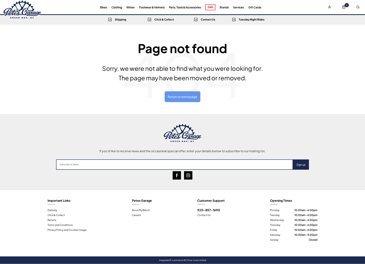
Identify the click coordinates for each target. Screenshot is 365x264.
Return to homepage (182, 96)
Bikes (103, 7)
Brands (224, 7)
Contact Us (203, 215)
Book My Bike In (141, 210)
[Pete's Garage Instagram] (188, 175)
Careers (136, 215)
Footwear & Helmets (152, 7)
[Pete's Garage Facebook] (177, 175)
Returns (52, 220)
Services (238, 7)
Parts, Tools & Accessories (185, 7)
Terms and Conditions (60, 225)
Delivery (52, 210)
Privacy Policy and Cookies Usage (67, 230)
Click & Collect (56, 215)
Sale (210, 7)
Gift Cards (254, 7)
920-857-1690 (208, 209)
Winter (130, 7)
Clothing (116, 7)
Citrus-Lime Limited (196, 260)
